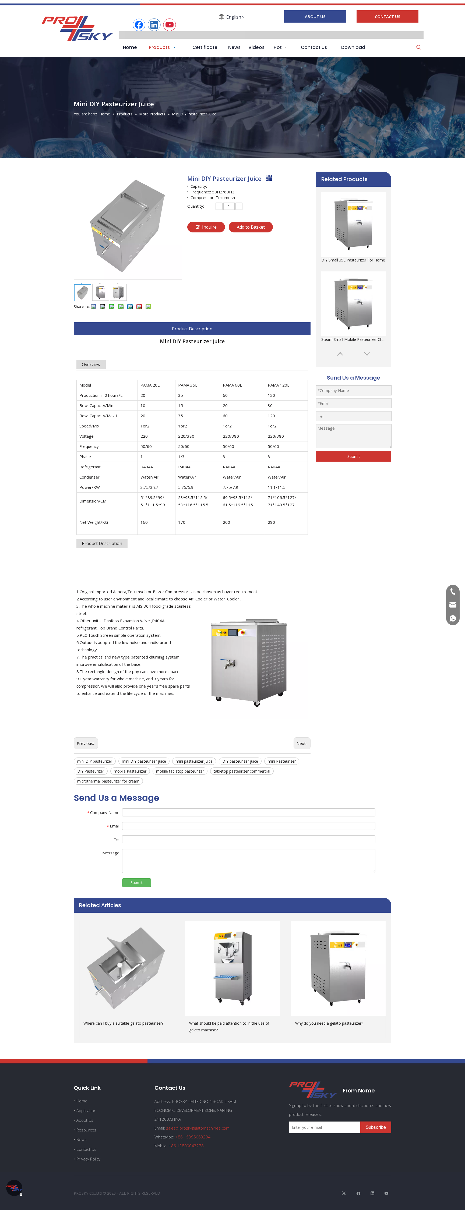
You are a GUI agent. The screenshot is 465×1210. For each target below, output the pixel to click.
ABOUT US (315, 16)
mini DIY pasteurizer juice (144, 761)
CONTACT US (387, 16)
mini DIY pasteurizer (94, 761)
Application (86, 1110)
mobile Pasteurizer (130, 771)
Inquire (209, 227)
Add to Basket (251, 227)
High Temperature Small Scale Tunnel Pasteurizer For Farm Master (353, 339)
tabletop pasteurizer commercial (242, 771)
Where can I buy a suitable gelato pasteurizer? (123, 1023)
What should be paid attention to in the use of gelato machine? (229, 1026)
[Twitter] (344, 1193)
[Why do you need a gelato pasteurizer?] (338, 968)
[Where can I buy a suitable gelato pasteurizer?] (126, 968)
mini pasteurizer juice (194, 761)
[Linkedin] (154, 24)
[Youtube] (169, 24)
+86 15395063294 (192, 1137)
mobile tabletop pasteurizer (180, 771)
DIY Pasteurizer (90, 771)
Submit (353, 456)
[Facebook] (138, 24)
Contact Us (86, 1149)
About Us (84, 1120)
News (81, 1139)
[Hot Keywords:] (419, 47)
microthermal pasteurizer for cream (108, 781)
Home (81, 1100)
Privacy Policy (88, 1159)
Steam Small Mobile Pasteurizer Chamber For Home (353, 260)
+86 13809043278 (186, 1145)
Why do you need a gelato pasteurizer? (329, 1023)
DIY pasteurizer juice (240, 761)
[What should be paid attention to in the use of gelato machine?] (232, 968)
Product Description (192, 329)
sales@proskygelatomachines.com (198, 1128)
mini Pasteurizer (282, 761)
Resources (86, 1130)
